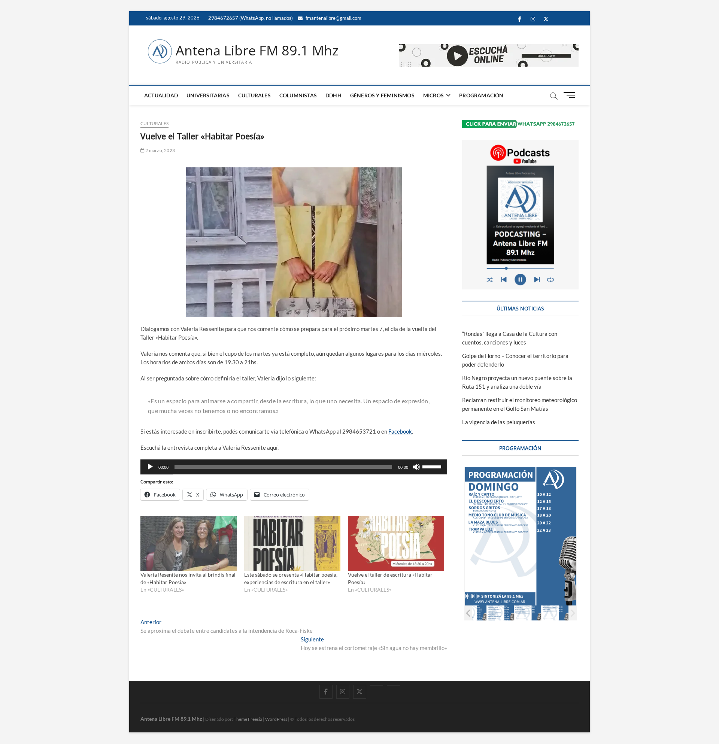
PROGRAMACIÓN (481, 95)
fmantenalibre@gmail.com (332, 18)
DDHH (333, 95)
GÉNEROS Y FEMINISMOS (382, 95)
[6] (528, 612)
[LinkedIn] (376, 685)
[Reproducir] (150, 467)
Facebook (400, 431)
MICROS (433, 95)
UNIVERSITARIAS (208, 95)
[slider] (432, 466)
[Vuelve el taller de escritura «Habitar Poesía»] (396, 543)
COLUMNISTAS (298, 95)
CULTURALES (254, 95)
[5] (500, 612)
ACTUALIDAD (161, 95)
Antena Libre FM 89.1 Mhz (257, 50)
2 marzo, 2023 (160, 150)
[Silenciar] (416, 467)
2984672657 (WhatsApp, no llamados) (250, 18)
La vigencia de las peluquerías (498, 422)
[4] (473, 612)
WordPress (276, 719)
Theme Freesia (248, 719)
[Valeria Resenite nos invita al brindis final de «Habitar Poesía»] (188, 543)
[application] (293, 466)
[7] (555, 612)
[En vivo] (393, 685)
